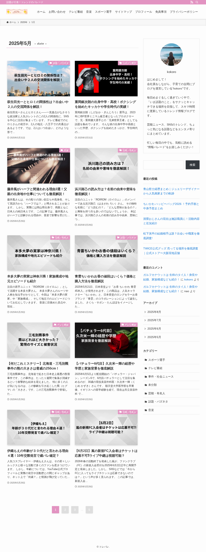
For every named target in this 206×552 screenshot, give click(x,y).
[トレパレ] (16, 12)
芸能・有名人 (156, 393)
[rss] (191, 2)
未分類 (152, 384)
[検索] (197, 2)
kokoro (188, 279)
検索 (192, 164)
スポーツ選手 (156, 359)
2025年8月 (154, 311)
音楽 (151, 410)
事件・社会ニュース (161, 376)
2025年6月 (154, 328)
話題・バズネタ (158, 401)
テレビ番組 (155, 368)
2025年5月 (154, 337)
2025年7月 (154, 320)
